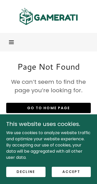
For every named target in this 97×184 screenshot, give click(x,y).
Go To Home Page (48, 108)
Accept (71, 171)
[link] (49, 16)
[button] (11, 42)
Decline (26, 171)
